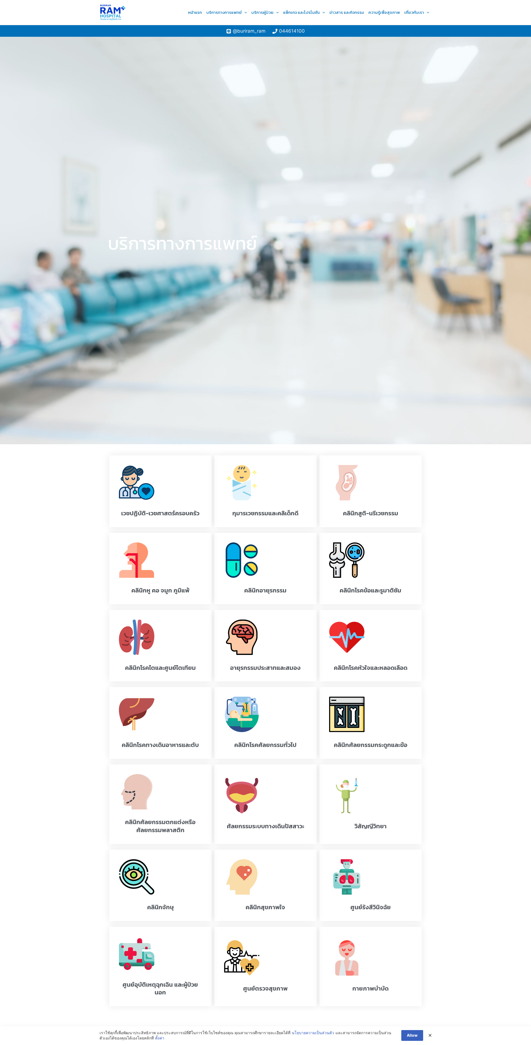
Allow (412, 1035)
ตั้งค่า (159, 1038)
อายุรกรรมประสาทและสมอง (265, 667)
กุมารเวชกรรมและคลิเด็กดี (265, 513)
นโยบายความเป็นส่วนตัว (313, 1032)
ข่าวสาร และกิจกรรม (346, 12)
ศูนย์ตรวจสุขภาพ (265, 988)
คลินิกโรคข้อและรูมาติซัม (370, 590)
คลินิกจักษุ (160, 907)
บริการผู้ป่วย (262, 12)
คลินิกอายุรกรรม (265, 590)
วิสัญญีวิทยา (371, 826)
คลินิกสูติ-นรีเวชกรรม (370, 513)
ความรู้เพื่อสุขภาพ (384, 12)
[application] (244, 12)
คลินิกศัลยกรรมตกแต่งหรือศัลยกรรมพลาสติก (160, 826)
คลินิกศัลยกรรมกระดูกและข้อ (370, 744)
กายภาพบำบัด (370, 988)
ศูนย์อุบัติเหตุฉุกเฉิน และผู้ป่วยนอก (160, 988)
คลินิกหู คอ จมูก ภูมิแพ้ (160, 590)
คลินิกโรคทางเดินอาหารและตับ (160, 744)
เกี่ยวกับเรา (414, 12)
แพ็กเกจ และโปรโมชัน (301, 12)
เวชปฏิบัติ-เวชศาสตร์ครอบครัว (160, 513)
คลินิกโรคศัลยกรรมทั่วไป (265, 744)
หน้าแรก (195, 12)
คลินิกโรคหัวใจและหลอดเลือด (370, 667)
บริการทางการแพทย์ (224, 12)
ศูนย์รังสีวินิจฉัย (370, 907)
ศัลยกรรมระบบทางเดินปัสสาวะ (265, 826)
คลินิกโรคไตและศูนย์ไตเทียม (160, 667)
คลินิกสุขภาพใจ (265, 907)
